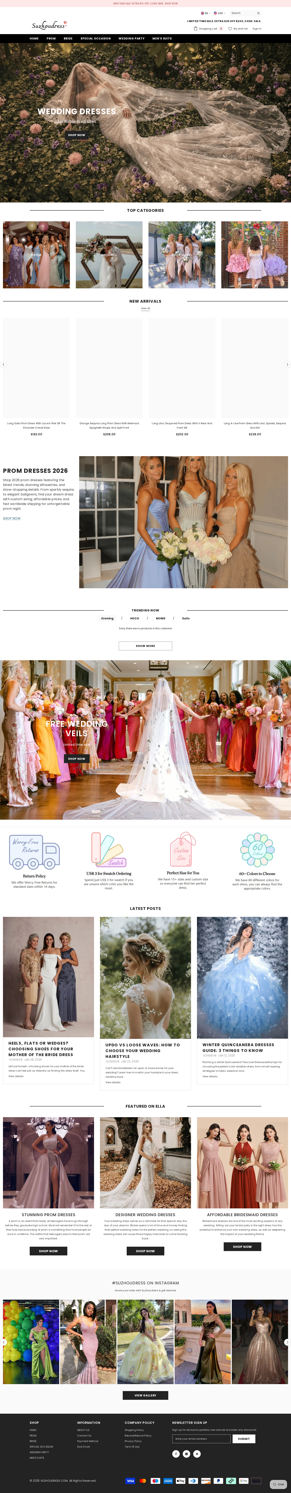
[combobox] (242, 13)
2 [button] (148, 197)
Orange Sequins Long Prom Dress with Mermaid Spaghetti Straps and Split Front (109, 425)
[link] (34, 860)
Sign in (257, 28)
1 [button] (143, 197)
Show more (145, 646)
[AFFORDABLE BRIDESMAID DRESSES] (242, 1162)
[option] (145, 122)
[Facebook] (176, 1454)
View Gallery (145, 1395)
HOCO (134, 618)
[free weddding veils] (145, 740)
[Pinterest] (197, 1454)
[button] (3, 122)
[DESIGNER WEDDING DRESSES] (145, 1162)
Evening (107, 618)
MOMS (160, 618)
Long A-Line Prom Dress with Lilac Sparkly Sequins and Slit (255, 425)
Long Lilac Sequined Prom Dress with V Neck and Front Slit (182, 425)
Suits (186, 618)
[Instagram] (186, 1454)
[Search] (245, 13)
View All (145, 308)
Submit (244, 1439)
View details (16, 1076)
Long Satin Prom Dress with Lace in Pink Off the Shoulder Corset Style (36, 425)
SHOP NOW (171, 3)
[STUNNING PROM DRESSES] (48, 1162)
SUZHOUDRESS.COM (54, 1481)
